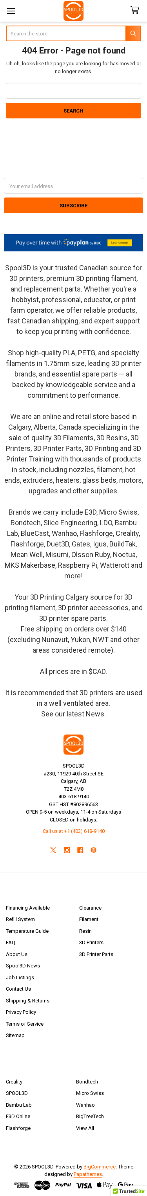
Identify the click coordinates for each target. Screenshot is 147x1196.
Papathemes (88, 1174)
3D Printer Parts (96, 954)
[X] (53, 850)
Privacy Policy (21, 1012)
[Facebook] (80, 850)
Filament (88, 919)
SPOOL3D (17, 1093)
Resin (85, 931)
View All (85, 1128)
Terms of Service (25, 1024)
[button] (73, 242)
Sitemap (15, 1035)
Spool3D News (23, 966)
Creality (14, 1082)
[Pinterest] (93, 850)
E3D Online (18, 1116)
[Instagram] (67, 850)
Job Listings (20, 977)
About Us (16, 954)
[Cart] (136, 10)
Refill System (20, 919)
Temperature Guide (27, 931)
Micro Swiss (90, 1093)
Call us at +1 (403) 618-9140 (74, 831)
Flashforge (18, 1128)
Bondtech (87, 1082)
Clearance (90, 908)
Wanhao (85, 1105)
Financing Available (28, 908)
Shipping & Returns (27, 1001)
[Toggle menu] (11, 11)
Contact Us (18, 989)
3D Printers (91, 942)
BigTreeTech (90, 1116)
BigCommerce (99, 1167)
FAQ (10, 942)
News (95, 714)
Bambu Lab (19, 1105)
